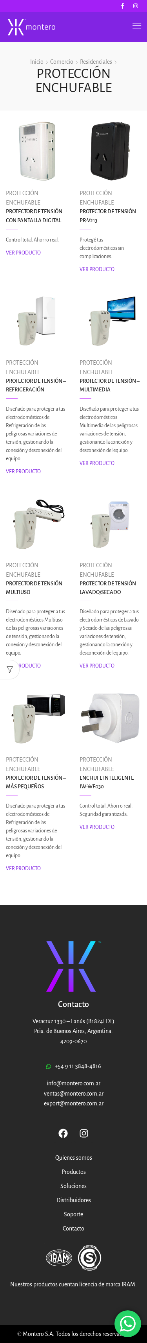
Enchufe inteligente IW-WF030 (107, 782)
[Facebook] (63, 1133)
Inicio (37, 62)
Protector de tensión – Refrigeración (36, 385)
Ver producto (23, 253)
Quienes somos (73, 1158)
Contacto (73, 1228)
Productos (74, 1172)
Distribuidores (73, 1200)
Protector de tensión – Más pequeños (36, 782)
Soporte (73, 1214)
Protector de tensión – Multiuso (36, 588)
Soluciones (73, 1186)
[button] (136, 25)
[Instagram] (135, 5)
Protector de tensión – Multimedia (110, 385)
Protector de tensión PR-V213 (108, 215)
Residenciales (96, 62)
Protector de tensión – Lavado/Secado (110, 588)
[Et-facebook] (122, 5)
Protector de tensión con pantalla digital (34, 215)
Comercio (61, 62)
